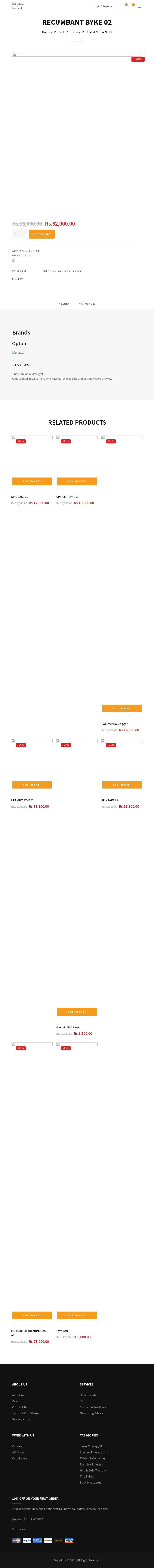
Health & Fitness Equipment (67, 271)
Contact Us (19, 1407)
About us (18, 1395)
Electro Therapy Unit (94, 1452)
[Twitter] (52, 279)
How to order (89, 1395)
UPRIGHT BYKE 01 (67, 497)
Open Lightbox (77, 130)
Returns (85, 1401)
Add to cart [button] (32, 481)
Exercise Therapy (91, 1464)
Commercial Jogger (114, 724)
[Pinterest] (66, 279)
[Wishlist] (124, 6)
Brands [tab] (64, 304)
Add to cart (42, 234)
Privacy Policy (21, 1419)
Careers (17, 1446)
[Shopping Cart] (132, 6)
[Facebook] (44, 279)
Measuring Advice (91, 1413)
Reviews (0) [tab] (87, 304)
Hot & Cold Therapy (93, 1470)
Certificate (19, 1458)
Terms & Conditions (25, 1413)
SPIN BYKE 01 (19, 497)
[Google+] (59, 279)
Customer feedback (93, 1407)
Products (60, 32)
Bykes (46, 271)
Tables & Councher (92, 1458)
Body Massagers (91, 1482)
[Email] (73, 279)
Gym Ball (62, 1331)
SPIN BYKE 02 (109, 800)
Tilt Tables (87, 1476)
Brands (17, 1401)
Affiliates (18, 1452)
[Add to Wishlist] (51, 495)
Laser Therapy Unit (93, 1446)
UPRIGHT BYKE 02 (22, 800)
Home (46, 32)
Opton (73, 32)
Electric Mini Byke (67, 1027)
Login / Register (103, 6)
